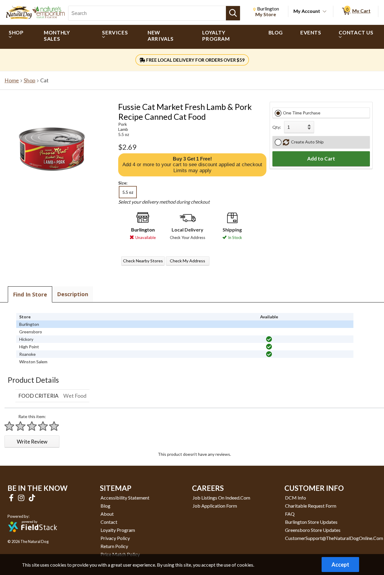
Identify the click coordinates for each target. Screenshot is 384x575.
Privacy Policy (115, 538)
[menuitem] (17, 37)
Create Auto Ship (306, 141)
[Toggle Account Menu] (324, 11)
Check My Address (187, 260)
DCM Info (295, 497)
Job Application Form (215, 506)
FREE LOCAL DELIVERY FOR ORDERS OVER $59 (195, 60)
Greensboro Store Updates (312, 530)
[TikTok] (32, 497)
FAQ (290, 514)
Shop (29, 80)
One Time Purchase (301, 112)
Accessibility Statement (124, 497)
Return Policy (114, 546)
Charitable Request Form (310, 506)
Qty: (276, 127)
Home (11, 80)
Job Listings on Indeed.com (221, 497)
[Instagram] (21, 497)
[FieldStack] (33, 536)
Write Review (32, 441)
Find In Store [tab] (30, 294)
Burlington (143, 229)
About (107, 514)
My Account (306, 11)
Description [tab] (72, 294)
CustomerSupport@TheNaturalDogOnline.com (334, 538)
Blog (105, 506)
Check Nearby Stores (143, 260)
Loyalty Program (117, 530)
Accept (340, 564)
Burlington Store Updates (311, 522)
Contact (108, 522)
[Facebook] (12, 497)
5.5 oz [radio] (127, 192)
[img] (269, 339)
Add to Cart (321, 158)
